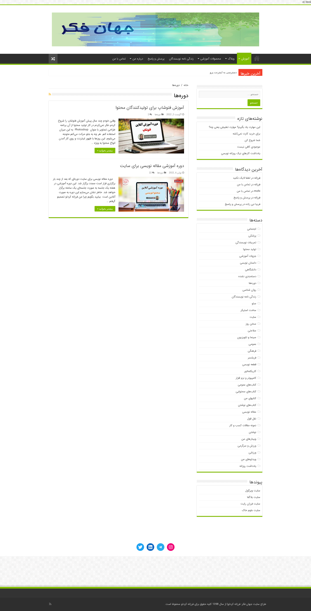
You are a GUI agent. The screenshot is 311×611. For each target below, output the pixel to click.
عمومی (252, 344)
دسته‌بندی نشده (247, 276)
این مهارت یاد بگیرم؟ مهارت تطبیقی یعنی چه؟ (234, 127)
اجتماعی (251, 229)
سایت (253, 317)
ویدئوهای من (248, 459)
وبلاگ (231, 59)
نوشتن (252, 432)
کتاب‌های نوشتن (247, 405)
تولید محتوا (249, 249)
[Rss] (50, 604)
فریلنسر (252, 357)
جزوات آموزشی (247, 256)
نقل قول (251, 418)
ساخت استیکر (248, 310)
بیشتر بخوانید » (105, 150)
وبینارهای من (248, 439)
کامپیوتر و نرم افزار (246, 378)
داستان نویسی (248, 263)
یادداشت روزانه (247, 466)
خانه (256, 58)
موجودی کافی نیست (248, 147)
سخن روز (251, 324)
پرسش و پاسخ (156, 59)
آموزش (245, 59)
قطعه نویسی (249, 364)
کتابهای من (250, 398)
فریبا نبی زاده (253, 204)
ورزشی (252, 452)
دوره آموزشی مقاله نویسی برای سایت (152, 166)
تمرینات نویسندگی (245, 242)
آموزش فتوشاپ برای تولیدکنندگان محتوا (150, 107)
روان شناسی (249, 290)
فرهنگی (252, 351)
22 (150, 173)
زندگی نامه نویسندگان (181, 59)
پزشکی (252, 236)
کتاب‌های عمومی (247, 385)
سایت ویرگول (252, 490)
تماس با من (119, 59)
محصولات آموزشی (210, 59)
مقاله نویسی (249, 412)
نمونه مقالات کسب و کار (242, 425)
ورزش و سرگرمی (247, 446)
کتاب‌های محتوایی (246, 391)
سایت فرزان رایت (250, 504)
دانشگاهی (250, 269)
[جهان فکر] (155, 29)
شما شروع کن (252, 140)
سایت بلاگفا (253, 497)
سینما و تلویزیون (246, 337)
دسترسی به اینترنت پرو (223, 72)
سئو (254, 303)
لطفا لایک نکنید (241, 178)
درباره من (137, 59)
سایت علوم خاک (251, 510)
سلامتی (252, 330)
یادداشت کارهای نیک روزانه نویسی (240, 153)
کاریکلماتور (250, 371)
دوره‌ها (158, 114)
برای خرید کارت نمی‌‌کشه (246, 133)
